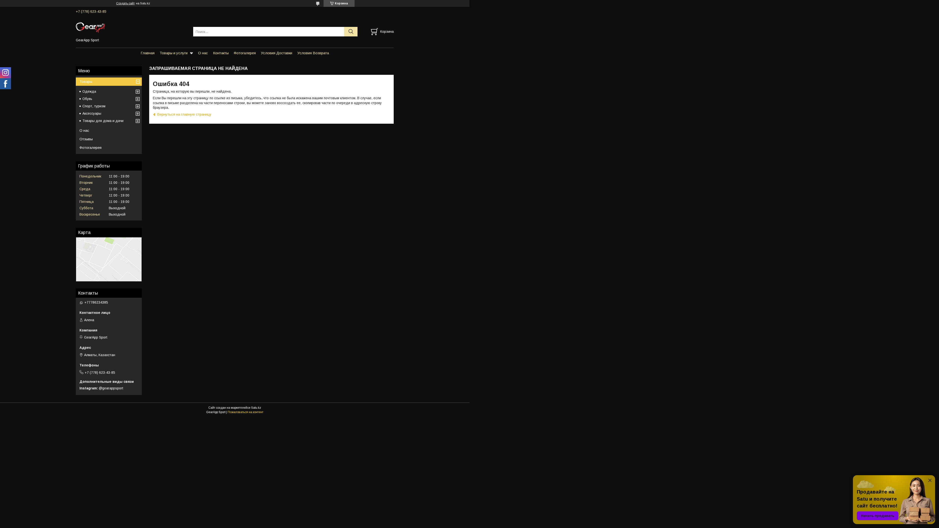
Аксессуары (91, 113)
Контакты (221, 53)
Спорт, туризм (93, 106)
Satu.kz (256, 407)
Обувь (87, 99)
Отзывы (86, 139)
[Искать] (351, 31)
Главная (148, 53)
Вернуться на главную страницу (184, 114)
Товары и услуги (174, 53)
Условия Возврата (313, 53)
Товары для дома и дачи (102, 121)
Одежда (89, 91)
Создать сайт (125, 3)
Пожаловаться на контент (245, 412)
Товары (85, 81)
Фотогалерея (245, 53)
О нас (203, 53)
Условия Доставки (276, 53)
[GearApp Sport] (131, 27)
